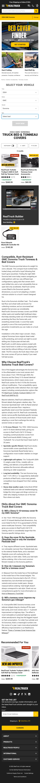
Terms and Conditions (20, 776)
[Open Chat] (29, 6)
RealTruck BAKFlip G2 (10, 395)
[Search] (36, 11)
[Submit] (35, 714)
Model (3, 105)
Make (3, 97)
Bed (3, 113)
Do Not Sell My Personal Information (20, 770)
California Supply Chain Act (15, 773)
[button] (20, 736)
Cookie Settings (28, 773)
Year (3, 89)
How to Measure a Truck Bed (12, 593)
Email (4, 710)
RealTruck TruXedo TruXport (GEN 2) (18, 393)
